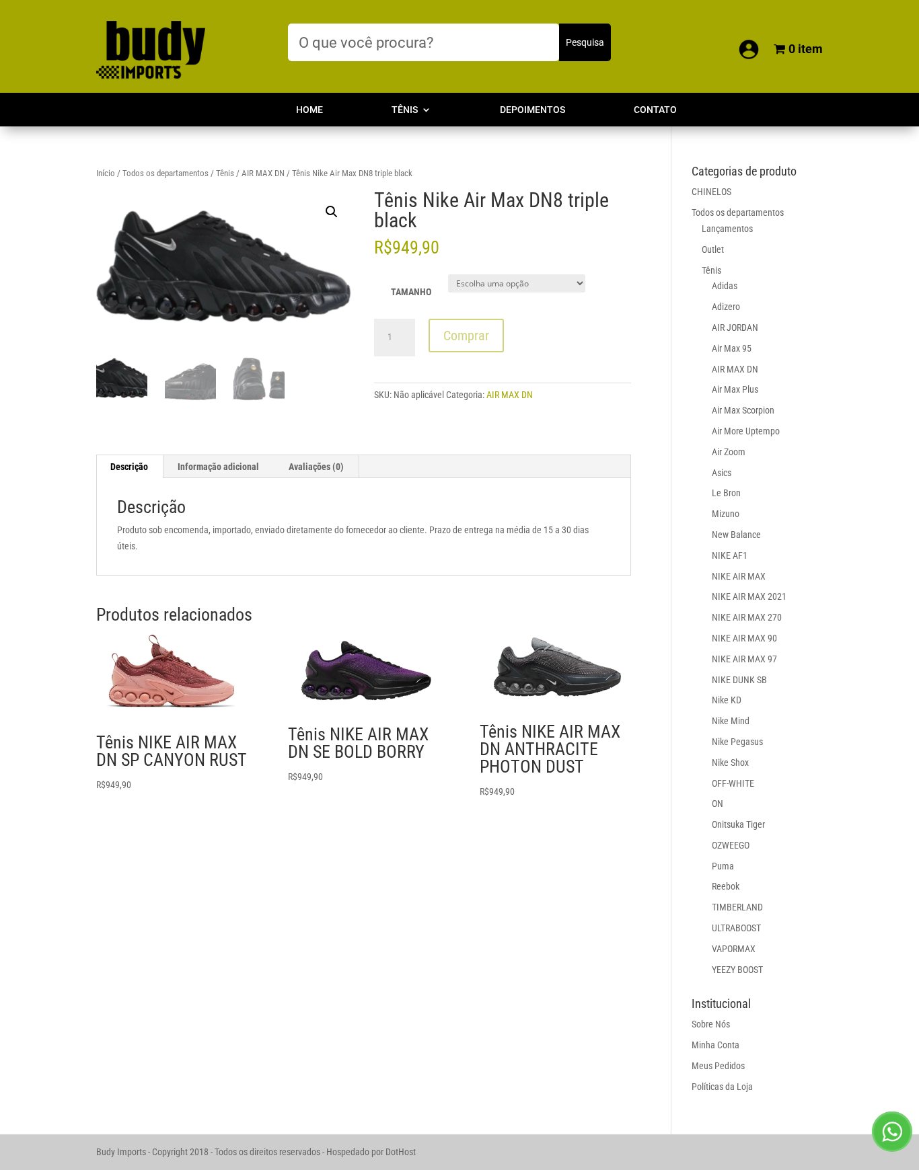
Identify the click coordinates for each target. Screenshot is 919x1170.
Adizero (726, 306)
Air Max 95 (731, 348)
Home (309, 110)
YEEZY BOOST (737, 969)
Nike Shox (730, 762)
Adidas (724, 285)
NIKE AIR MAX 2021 (749, 596)
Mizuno (725, 513)
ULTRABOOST (736, 928)
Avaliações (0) (316, 466)
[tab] (129, 466)
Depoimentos (532, 110)
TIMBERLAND (737, 907)
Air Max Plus (735, 389)
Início (105, 173)
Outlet (713, 249)
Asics (721, 472)
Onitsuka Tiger (738, 824)
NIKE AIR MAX (739, 576)
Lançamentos (727, 228)
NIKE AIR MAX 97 (744, 659)
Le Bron (726, 493)
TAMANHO (411, 291)
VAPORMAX (734, 948)
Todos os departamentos (165, 173)
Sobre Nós (711, 1024)
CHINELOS (711, 191)
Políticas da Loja (722, 1086)
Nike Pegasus (737, 741)
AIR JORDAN (735, 327)
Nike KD (726, 700)
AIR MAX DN (263, 173)
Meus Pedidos (718, 1065)
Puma (723, 866)
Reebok (725, 886)
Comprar (466, 335)
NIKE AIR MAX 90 (744, 638)
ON (717, 803)
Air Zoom (728, 451)
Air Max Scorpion (743, 410)
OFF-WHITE (733, 783)
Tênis (405, 110)
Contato (655, 110)
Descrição (129, 466)
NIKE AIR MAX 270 (747, 617)
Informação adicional (218, 466)
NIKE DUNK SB (739, 679)
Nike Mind (730, 720)
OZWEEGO (730, 845)
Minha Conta (715, 1045)
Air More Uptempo (746, 431)
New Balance (736, 534)
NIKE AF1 (729, 555)
